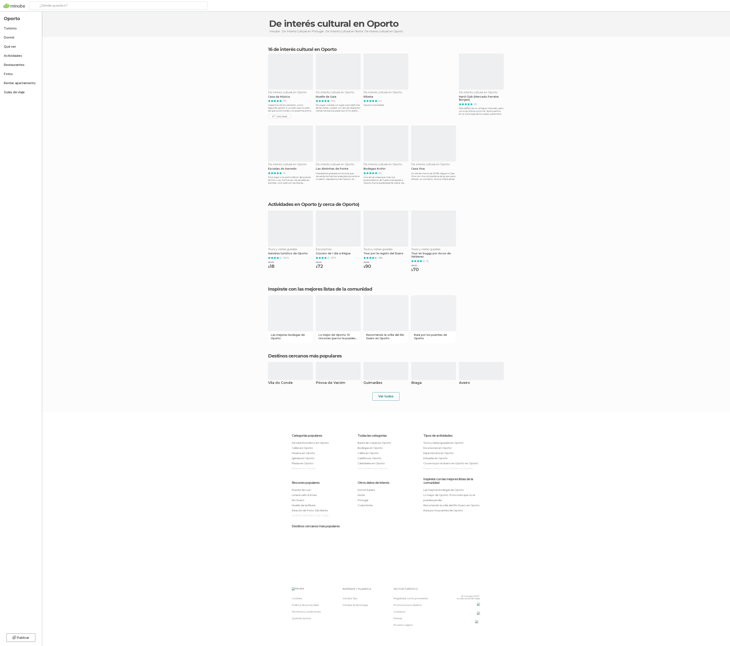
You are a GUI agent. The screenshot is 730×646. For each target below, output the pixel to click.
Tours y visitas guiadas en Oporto (443, 442)
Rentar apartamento (19, 83)
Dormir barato (366, 489)
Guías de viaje (14, 92)
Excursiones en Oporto (437, 447)
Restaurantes (14, 65)
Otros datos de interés (373, 483)
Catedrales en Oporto (371, 463)
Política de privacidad (305, 604)
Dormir (9, 37)
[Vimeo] (471, 590)
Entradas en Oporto (435, 458)
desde (271, 262)
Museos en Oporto (303, 453)
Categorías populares (307, 435)
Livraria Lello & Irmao (304, 495)
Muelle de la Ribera (303, 505)
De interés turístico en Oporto (310, 442)
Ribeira (368, 96)
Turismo (10, 28)
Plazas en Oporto (302, 463)
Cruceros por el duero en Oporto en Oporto (450, 463)
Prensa (398, 618)
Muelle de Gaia (326, 96)
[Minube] (14, 6)
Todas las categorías (372, 435)
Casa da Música (279, 96)
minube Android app (355, 604)
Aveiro (464, 383)
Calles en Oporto (302, 447)
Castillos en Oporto (369, 458)
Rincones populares (306, 483)
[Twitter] (464, 590)
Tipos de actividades (437, 435)
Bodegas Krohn (374, 168)
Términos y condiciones (306, 611)
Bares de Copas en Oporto (374, 442)
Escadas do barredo (282, 168)
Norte (361, 495)
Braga (416, 383)
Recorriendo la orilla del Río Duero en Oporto (385, 336)
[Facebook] (458, 590)
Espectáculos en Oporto (438, 453)
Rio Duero (298, 500)
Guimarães (372, 383)
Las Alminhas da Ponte (332, 168)
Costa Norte (365, 505)
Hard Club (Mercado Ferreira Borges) (479, 98)
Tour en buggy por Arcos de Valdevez (431, 255)
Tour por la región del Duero (383, 253)
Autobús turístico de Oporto (288, 253)
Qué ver (10, 46)
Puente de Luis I (301, 489)
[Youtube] (477, 590)
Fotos (8, 74)
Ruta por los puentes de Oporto (430, 336)
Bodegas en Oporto (370, 447)
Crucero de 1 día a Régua (333, 253)
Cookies (297, 598)
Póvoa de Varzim (330, 383)
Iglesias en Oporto (303, 458)
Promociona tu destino (408, 604)
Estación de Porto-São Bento (310, 510)
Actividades (13, 56)
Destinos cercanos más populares (305, 356)
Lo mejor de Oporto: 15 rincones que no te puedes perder (336, 336)
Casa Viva (418, 168)
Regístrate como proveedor (411, 598)
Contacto (399, 611)
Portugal (363, 500)
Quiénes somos (301, 618)
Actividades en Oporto (292, 204)
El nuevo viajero (403, 624)
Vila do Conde (280, 383)
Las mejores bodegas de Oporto (288, 336)
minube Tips (350, 598)
